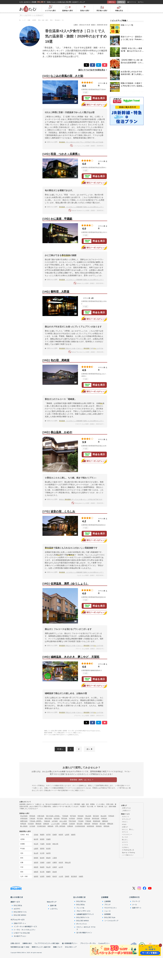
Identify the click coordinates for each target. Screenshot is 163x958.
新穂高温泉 (96, 821)
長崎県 (48, 876)
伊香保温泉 (23, 818)
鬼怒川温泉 (48, 818)
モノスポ (125, 837)
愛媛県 (48, 872)
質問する (121, 2)
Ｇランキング (126, 819)
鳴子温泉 (73, 816)
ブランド (107, 904)
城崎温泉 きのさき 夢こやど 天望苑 (75, 656)
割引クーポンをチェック (96, 105)
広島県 (54, 867)
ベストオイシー (127, 834)
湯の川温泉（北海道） (53, 816)
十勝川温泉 (40, 816)
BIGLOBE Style (109, 917)
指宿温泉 (106, 826)
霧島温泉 (110, 823)
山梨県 (36, 848)
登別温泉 (32, 816)
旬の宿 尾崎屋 (60, 360)
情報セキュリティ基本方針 (41, 947)
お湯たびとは (126, 808)
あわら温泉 (63, 821)
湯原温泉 (87, 823)
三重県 (54, 858)
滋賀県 (36, 862)
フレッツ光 (80, 908)
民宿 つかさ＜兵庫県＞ (65, 153)
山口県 (61, 867)
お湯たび (125, 827)
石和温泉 (87, 818)
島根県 (42, 867)
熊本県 (54, 876)
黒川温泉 (102, 823)
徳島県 (36, 872)
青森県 (42, 834)
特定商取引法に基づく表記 (20, 947)
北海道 (36, 834)
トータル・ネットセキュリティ (24, 930)
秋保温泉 (80, 816)
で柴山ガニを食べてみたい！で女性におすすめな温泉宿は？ (85, 348)
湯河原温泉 (95, 818)
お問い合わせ (15, 943)
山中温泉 (55, 821)
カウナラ (125, 842)
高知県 (54, 872)
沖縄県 (81, 876)
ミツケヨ (125, 845)
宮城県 (54, 834)
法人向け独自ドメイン (84, 932)
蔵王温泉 (96, 816)
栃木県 (36, 839)
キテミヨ (125, 832)
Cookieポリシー (104, 943)
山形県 (67, 834)
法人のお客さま (79, 897)
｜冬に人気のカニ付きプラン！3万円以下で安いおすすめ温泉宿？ (83, 142)
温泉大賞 (53, 905)
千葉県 (42, 844)
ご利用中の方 (134, 897)
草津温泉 (111, 816)
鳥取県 (36, 867)
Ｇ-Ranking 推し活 (128, 850)
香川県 (42, 872)
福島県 (73, 834)
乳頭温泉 (65, 816)
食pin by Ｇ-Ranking (128, 852)
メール (134, 904)
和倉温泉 (47, 821)
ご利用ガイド (126, 810)
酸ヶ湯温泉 (23, 826)
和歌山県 (68, 862)
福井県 (48, 853)
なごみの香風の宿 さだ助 (66, 75)
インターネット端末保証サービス (25, 926)
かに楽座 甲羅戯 (61, 218)
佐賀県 (42, 876)
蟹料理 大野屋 (60, 291)
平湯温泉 (88, 821)
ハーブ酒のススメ (128, 855)
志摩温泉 (70, 826)
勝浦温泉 (38, 823)
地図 (85, 92)
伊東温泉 (104, 818)
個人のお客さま (17, 897)
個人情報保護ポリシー (70, 943)
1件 (92, 298)
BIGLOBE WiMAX (20, 915)
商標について (57, 947)
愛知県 (48, 858)
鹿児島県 (74, 876)
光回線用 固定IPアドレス (85, 914)
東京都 (48, 844)
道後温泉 (46, 823)
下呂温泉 (80, 821)
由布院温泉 (90, 826)
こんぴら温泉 (55, 823)
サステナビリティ (110, 908)
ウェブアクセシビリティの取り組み (46, 943)
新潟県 (48, 848)
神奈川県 (55, 844)
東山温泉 (88, 816)
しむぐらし (54, 909)
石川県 (42, 853)
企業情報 (104, 897)
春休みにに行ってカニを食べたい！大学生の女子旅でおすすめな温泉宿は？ (86, 499)
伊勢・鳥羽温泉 (60, 826)
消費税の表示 (27, 943)
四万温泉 (40, 818)
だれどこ (125, 821)
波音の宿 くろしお (63, 511)
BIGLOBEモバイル (20, 912)
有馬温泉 (23, 823)
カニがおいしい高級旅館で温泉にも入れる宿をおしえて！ (81, 207)
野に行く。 (125, 840)
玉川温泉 (32, 826)
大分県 (61, 876)
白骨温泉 (72, 818)
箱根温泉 (50, 826)
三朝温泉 (64, 823)
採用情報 (107, 914)
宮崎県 (67, 876)
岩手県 (48, 834)
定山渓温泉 (23, 816)
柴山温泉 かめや (61, 432)
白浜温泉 (31, 823)
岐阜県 (42, 858)
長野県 (42, 848)
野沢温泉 (64, 818)
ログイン (141, 2)
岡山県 (48, 867)
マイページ (132, 2)
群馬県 (42, 839)
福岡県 (36, 876)
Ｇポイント (125, 816)
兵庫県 (54, 862)
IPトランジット (81, 924)
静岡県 (36, 858)
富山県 (36, 853)
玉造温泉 (72, 823)
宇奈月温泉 (72, 821)
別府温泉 (95, 823)
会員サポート (136, 908)
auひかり (17, 909)
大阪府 (48, 862)
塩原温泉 (57, 818)
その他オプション (20, 936)
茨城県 (48, 839)
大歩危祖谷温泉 (80, 826)
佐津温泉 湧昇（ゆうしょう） (69, 583)
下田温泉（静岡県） (35, 821)
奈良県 (61, 862)
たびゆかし (125, 847)
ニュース (107, 911)
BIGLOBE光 (18, 905)
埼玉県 (36, 844)
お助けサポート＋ (20, 923)
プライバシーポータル (88, 943)
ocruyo (124, 824)
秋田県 (61, 834)
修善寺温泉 (23, 821)
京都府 (42, 862)
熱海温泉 (99, 826)
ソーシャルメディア (111, 920)
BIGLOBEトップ (70, 947)
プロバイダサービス (83, 911)
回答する (111, 2)
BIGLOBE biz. (81, 901)
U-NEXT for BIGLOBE (22, 933)
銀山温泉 (103, 816)
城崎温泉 (105, 821)
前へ (61, 749)
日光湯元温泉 (41, 826)
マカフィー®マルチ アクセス (85, 928)
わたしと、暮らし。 (128, 829)
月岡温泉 (79, 818)
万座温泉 (32, 818)
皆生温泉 (79, 823)
